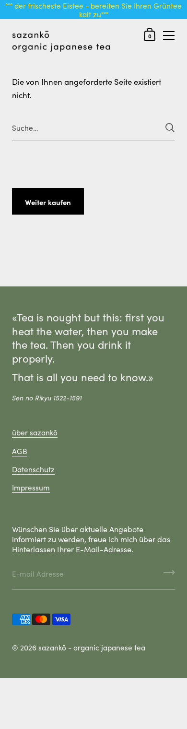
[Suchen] (170, 128)
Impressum (31, 487)
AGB (19, 450)
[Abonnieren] (169, 576)
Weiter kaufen (48, 202)
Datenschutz (33, 469)
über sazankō (35, 432)
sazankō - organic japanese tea (91, 647)
